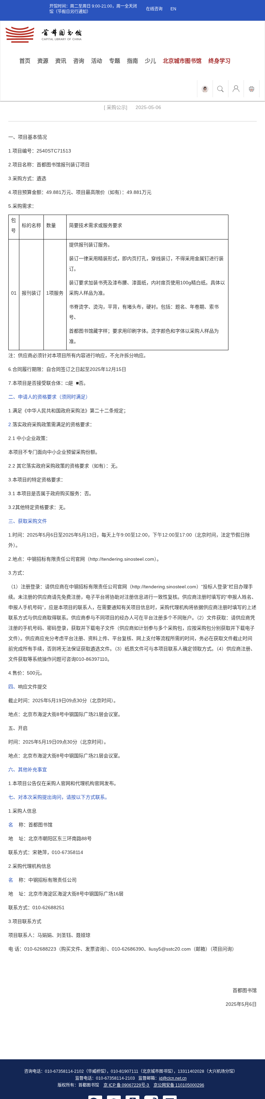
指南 (132, 61)
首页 (26, 61)
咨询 (78, 61)
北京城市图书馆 (182, 61)
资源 (42, 61)
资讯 (60, 61)
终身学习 (219, 61)
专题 (114, 61)
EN (173, 9)
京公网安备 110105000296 (179, 1085)
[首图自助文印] (251, 88)
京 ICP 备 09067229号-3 (127, 1085)
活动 (96, 61)
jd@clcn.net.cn (173, 1078)
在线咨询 (154, 9)
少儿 (150, 61)
